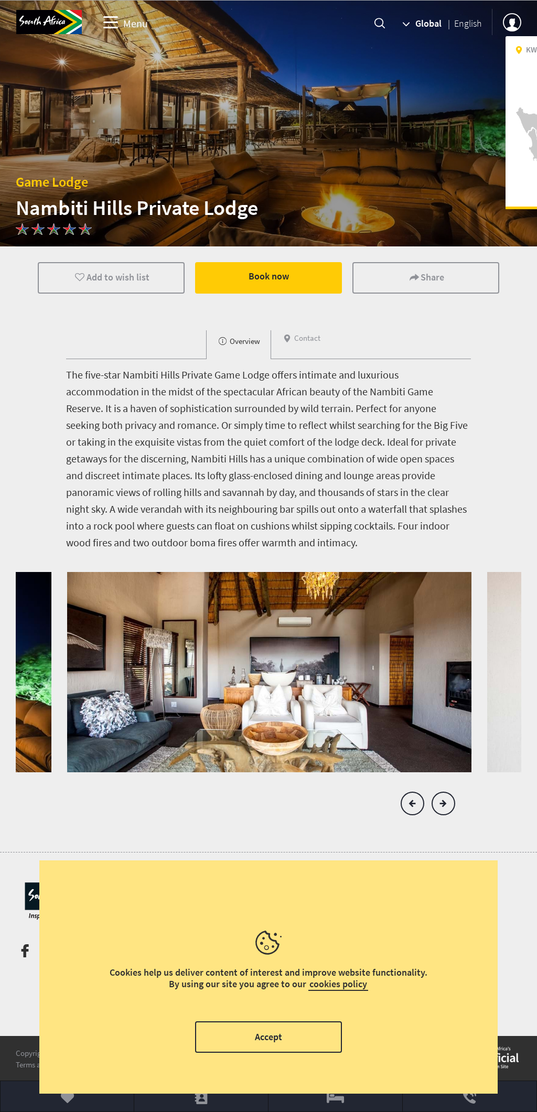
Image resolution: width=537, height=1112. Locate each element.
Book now (269, 276)
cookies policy (338, 984)
